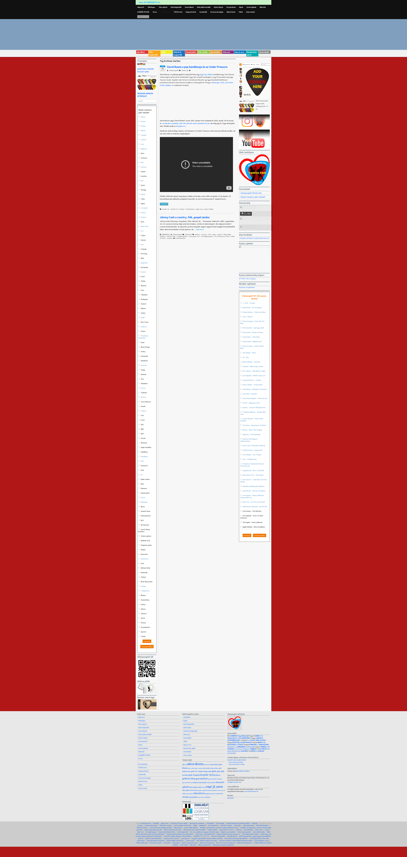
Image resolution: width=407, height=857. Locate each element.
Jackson (143, 139)
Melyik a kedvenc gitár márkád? (253, 196)
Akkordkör (237, 825)
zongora (170, 238)
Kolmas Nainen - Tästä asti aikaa (254, 312)
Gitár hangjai (220, 823)
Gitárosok (226, 52)
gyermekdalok (212, 779)
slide (183, 793)
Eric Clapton (199, 771)
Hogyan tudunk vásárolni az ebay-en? (228, 834)
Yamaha (143, 135)
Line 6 (143, 497)
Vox (142, 231)
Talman (143, 577)
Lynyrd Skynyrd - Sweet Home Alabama (251, 419)
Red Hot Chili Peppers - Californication (249, 440)
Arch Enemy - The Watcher (252, 511)
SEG (142, 424)
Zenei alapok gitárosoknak (250, 834)
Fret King (144, 253)
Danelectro (145, 559)
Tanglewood (145, 591)
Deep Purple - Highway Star (252, 341)
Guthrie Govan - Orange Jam (252, 450)
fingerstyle (208, 771)
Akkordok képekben (262, 825)
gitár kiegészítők (196, 774)
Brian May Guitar (147, 581)
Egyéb (185, 721)
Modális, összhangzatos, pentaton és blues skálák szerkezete (219, 827)
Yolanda (143, 249)
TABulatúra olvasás (166, 825)
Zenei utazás (264, 52)
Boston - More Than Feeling (252, 430)
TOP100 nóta (178, 12)
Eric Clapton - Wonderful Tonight (254, 371)
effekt (204, 768)
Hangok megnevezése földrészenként (238, 823)
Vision (143, 185)
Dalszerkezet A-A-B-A (227, 830)
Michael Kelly (145, 568)
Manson (143, 285)
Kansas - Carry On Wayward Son (254, 407)
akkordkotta (195, 763)
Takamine (144, 294)
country (204, 234)
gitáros (217, 775)
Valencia (144, 326)
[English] (138, 64)
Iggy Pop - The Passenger (252, 434)
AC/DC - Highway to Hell (251, 403)
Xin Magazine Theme (265, 823)
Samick (143, 171)
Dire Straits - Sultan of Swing (253, 332)
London (267, 830)
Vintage (143, 190)
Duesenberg (145, 600)
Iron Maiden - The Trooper (252, 454)
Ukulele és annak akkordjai (153, 838)
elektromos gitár (188, 771)
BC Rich (143, 397)
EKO (142, 520)
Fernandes (144, 267)
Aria (142, 379)
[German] (141, 64)
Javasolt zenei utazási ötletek (236, 760)
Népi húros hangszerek (244, 843)
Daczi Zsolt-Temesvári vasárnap (254, 445)
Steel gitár (167, 843)
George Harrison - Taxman (252, 380)
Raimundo (144, 572)
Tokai (143, 199)
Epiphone (144, 149)
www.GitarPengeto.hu (251, 791)
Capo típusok (185, 838)
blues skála (191, 768)
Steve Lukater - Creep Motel (253, 384)
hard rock (190, 782)
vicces (185, 797)
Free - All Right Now (250, 459)
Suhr (142, 563)
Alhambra (144, 383)
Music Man (144, 226)
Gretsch (143, 167)
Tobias (143, 281)
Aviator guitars (146, 536)
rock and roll (221, 790)
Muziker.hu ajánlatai (247, 287)
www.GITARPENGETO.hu (149, 2)
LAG (142, 415)
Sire (142, 244)
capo (196, 768)
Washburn (144, 360)
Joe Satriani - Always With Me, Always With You (252, 496)
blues (184, 768)
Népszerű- (140, 7)
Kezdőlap (156, 823)
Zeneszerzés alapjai (216, 12)
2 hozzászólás (180, 238)
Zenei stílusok (189, 7)
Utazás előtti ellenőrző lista (166, 832)
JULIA (143, 618)
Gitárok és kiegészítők (177, 53)
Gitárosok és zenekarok (197, 823)
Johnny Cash (171, 236)
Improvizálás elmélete (191, 827)
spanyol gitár (189, 794)
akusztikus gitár (216, 764)
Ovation (143, 411)
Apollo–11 (165, 209)
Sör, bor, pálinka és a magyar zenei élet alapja (204, 832)
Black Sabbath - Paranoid (251, 362)
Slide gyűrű (176, 843)
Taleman (144, 392)
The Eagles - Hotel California (252, 522)
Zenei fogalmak (251, 7)
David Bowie (190, 209)
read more (200, 229)
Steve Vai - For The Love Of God (254, 502)
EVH (142, 461)
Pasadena (144, 456)
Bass (142, 484)
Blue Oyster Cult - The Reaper (253, 475)
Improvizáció (250, 12)
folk (209, 234)
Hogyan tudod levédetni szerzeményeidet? (179, 834)
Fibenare (144, 488)
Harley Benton (146, 516)
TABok (241, 12)
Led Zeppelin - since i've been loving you (251, 516)
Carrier (143, 438)
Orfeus (143, 351)
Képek (241, 7)
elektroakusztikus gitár (214, 768)
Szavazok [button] (147, 641)
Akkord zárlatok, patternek (172, 830)
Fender (143, 121)
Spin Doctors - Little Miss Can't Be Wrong (253, 480)
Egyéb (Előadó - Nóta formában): (254, 527)
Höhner (143, 308)
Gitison (143, 609)
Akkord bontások (142, 827)
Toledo (143, 636)
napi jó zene (214, 786)
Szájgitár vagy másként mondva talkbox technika (207, 838)
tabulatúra (199, 793)
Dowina (143, 217)
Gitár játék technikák (203, 7)
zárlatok (207, 797)
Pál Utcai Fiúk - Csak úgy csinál (253, 328)
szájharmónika (182, 236)
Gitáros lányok (218, 7)
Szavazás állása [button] (147, 646)
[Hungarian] (144, 64)
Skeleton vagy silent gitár (190, 843)
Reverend (144, 554)
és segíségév (244, 747)
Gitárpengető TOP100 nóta (251, 193)
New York (140, 832)
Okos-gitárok (163, 7)
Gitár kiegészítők (176, 7)
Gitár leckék (202, 52)
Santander (144, 356)
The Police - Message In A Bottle (254, 425)
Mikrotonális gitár (142, 843)
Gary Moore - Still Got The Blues (254, 491)
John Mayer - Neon (249, 352)
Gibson (143, 117)
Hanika (143, 549)
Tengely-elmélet (212, 830)
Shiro (142, 153)
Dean (142, 342)
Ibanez (143, 126)
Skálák (195, 825)
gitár (214, 234)
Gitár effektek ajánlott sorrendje (206, 840)
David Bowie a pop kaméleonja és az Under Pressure (197, 67)
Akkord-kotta (231, 12)
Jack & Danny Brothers (144, 530)
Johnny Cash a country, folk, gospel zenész (185, 217)
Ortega (143, 586)
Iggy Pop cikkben (207, 74)
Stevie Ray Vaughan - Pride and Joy (255, 398)
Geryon (143, 240)
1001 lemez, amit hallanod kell (205, 834)
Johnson (143, 613)
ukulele (213, 794)
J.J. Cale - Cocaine (249, 303)
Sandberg (144, 452)
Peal (142, 470)
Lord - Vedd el (247, 316)
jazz (205, 782)
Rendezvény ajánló (251, 53)
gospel (219, 234)
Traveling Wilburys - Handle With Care (253, 413)
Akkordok (263, 7)
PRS (142, 162)
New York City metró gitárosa (225, 843)
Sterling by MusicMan (143, 337)
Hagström (144, 263)
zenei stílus (201, 797)
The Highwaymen (207, 236)
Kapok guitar (145, 493)
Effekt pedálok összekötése (175, 840)
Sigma (143, 203)
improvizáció (198, 782)
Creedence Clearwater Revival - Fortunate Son (252, 465)
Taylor (143, 235)
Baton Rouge (145, 347)
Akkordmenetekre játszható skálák (194, 830)
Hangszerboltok (191, 12)
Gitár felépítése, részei (261, 840)
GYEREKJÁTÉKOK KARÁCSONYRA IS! (254, 238)
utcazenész (219, 793)
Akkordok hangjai (248, 825)
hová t (256, 740)
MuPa (203, 787)
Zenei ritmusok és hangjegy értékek (161, 827)
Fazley (143, 604)
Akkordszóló (178, 827)
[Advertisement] (203, 34)
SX (142, 474)
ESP (142, 180)
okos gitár (186, 790)
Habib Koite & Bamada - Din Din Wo (255, 506)
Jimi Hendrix (211, 782)
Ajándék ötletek (232, 836)
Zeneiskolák (203, 12)
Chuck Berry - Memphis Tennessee (255, 389)
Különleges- (151, 7)
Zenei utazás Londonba (236, 762)
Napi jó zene (239, 52)
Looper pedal (190, 840)
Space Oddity (208, 209)
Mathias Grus (145, 540)
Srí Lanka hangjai (151, 832)
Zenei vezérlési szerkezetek (182, 825)
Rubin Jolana (145, 479)
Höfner (143, 194)
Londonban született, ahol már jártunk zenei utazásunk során (186, 123)
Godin (143, 317)
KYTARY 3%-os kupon (247, 278)
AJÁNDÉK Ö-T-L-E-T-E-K (201, 836)
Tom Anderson (146, 401)
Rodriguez (144, 299)
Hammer (143, 374)
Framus (143, 212)
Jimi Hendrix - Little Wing (251, 337)
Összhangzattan (213, 825)
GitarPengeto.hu (145, 823)
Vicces (155, 12)
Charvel (143, 304)
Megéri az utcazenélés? (228, 832)
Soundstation (145, 627)
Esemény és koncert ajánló (179, 823)
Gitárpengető (173, 70)
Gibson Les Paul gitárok (207, 843)
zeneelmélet (193, 797)
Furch (143, 276)
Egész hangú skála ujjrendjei (153, 830)
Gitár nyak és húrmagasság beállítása (236, 838)
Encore (143, 388)
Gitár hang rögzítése (244, 832)
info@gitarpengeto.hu (234, 782)
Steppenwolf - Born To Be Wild (253, 470)
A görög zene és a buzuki (171, 838)
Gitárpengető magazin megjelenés (223, 845)
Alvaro (143, 331)
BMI (142, 429)
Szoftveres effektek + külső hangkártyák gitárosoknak (235, 840)
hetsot (245, 737)
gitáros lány (188, 778)
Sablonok (239, 830)
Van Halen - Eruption (250, 394)
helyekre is (181, 126)
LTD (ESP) (144, 208)
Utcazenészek (231, 7)
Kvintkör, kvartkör (226, 825)
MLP (142, 433)
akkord (184, 764)
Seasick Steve (145, 511)
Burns (143, 506)
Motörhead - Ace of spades (252, 307)
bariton (182, 209)
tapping (207, 793)
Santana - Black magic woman (253, 366)
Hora (142, 222)
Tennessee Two (194, 236)
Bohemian (144, 502)
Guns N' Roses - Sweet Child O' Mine (252, 347)
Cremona (144, 158)
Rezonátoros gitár (156, 843)
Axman (143, 406)
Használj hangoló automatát (155, 840)
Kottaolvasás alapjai (151, 825)
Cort (142, 144)
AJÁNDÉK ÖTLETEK (143, 12)
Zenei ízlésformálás (259, 832)
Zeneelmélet (191, 52)
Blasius (143, 595)
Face (142, 290)
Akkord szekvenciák (204, 845)
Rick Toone (144, 322)
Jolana (143, 313)
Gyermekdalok (248, 830)
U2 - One (246, 357)
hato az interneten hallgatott (248, 748)
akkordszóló (207, 765)
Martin (143, 130)
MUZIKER (230, 798)
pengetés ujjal (201, 790)
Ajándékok (141, 52)
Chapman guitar (146, 545)
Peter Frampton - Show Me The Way (252, 322)
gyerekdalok (202, 778)
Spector (143, 632)
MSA (142, 258)
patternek (193, 790)
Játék (163, 52)
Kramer (143, 272)
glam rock (199, 209)
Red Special (145, 525)
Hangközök (202, 825)
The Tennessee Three (222, 236)
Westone (144, 443)
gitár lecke (209, 775)
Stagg (143, 370)
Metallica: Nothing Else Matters (254, 486)
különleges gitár (195, 787)
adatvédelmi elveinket (242, 771)
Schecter (144, 365)
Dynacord (144, 465)
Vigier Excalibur (146, 447)
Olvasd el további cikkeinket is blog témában (177, 836)
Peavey (143, 622)
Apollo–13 (174, 209)
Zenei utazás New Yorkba (237, 764)
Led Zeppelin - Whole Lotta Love (254, 375)
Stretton (144, 176)
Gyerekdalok (215, 52)
